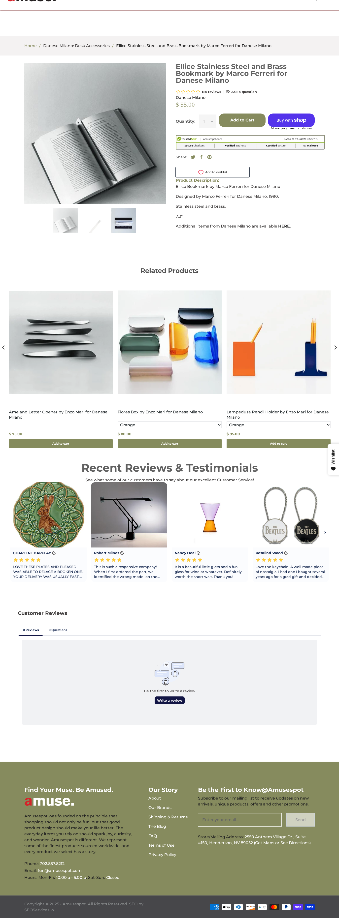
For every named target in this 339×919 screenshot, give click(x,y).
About (154, 798)
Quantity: (185, 121)
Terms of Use (161, 845)
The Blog (157, 826)
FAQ (152, 835)
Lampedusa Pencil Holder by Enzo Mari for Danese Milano (278, 415)
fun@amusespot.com (60, 870)
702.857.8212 (52, 863)
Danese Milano (190, 97)
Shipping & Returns (168, 817)
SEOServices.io (39, 910)
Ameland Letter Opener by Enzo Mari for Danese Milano (58, 415)
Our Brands (159, 807)
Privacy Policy (162, 854)
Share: (181, 157)
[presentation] (3, 347)
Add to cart (60, 443)
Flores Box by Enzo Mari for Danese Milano (160, 412)
